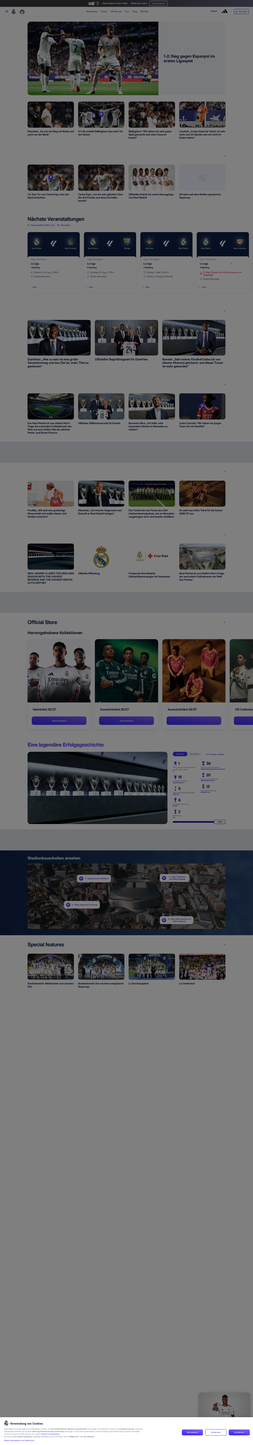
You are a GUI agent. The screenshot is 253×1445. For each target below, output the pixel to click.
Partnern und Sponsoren (51, 1434)
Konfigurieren (216, 1432)
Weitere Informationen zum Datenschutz (19, 1441)
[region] (126, 1431)
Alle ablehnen (239, 1432)
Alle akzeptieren (192, 1432)
